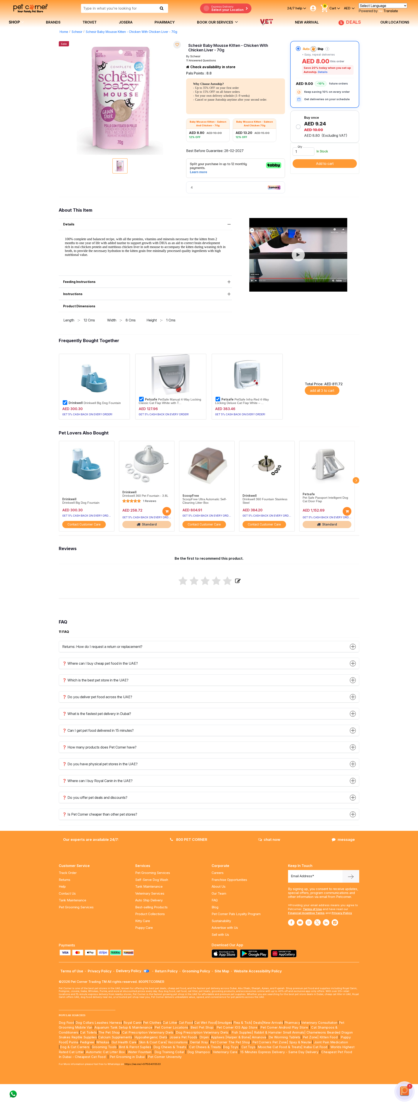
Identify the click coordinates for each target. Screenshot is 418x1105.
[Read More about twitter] (317, 922)
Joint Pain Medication (331, 1042)
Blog (215, 907)
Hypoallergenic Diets (151, 1037)
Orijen (205, 1037)
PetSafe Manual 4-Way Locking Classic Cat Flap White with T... (170, 401)
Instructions (73, 294)
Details (322, 72)
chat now (272, 839)
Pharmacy (165, 22)
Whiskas (103, 1042)
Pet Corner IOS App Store (237, 1027)
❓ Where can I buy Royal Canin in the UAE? (97, 781)
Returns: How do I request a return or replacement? (102, 646)
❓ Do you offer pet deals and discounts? (94, 797)
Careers (218, 873)
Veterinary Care (225, 1052)
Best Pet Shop (202, 1027)
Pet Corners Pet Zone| (270, 1042)
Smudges (224, 1023)
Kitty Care (142, 921)
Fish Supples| (242, 1032)
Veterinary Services (149, 893)
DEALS (352, 22)
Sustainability (221, 921)
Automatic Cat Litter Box (105, 1052)
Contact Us (67, 893)
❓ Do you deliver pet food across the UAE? (97, 697)
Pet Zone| (311, 1037)
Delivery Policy (129, 971)
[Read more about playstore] (255, 953)
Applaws (217, 1037)
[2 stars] (194, 581)
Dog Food (66, 1023)
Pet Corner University (165, 1057)
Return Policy (166, 971)
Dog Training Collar (168, 1052)
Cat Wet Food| (205, 1023)
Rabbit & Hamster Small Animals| (280, 1032)
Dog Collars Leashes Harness (99, 1023)
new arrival (307, 22)
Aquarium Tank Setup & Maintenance (123, 1027)
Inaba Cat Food (315, 1047)
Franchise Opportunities (229, 880)
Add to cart (325, 163)
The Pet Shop (109, 1032)
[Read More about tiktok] (335, 922)
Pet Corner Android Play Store (284, 1027)
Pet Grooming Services (76, 907)
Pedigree (87, 1042)
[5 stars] (227, 581)
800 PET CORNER (191, 839)
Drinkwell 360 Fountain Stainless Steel (265, 501)
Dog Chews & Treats (169, 1047)
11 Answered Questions (201, 60)
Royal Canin (132, 1023)
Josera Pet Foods (183, 1037)
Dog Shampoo (198, 1052)
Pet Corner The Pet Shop (230, 1042)
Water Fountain (140, 1052)
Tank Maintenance (72, 900)
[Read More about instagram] (308, 922)
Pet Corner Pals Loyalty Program (236, 914)
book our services (215, 22)
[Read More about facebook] (291, 922)
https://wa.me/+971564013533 (143, 1064)
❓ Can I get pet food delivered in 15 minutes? (98, 730)
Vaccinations (177, 1042)
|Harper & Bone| (238, 1037)
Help (62, 886)
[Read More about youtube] (300, 922)
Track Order (68, 873)
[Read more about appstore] (225, 953)
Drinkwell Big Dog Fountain (95, 403)
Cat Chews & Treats (205, 1047)
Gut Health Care (124, 1042)
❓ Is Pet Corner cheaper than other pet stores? (99, 814)
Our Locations (394, 22)
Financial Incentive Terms (306, 913)
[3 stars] (205, 581)
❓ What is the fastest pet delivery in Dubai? (96, 713)
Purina (73, 1042)
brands (53, 22)
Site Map (222, 971)
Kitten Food (329, 1037)
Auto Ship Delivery (149, 900)
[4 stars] (216, 581)
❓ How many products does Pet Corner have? (99, 747)
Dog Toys (230, 1047)
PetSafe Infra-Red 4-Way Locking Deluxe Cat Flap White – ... (242, 401)
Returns (64, 880)
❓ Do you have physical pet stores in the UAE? (100, 764)
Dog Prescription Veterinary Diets (203, 1032)
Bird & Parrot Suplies (135, 1047)
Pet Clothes (152, 1023)
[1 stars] (183, 581)
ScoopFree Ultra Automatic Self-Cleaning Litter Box (204, 501)
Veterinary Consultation (319, 1023)
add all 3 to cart (322, 390)
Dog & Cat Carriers (74, 1047)
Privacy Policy (342, 913)
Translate (390, 11)
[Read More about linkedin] (326, 922)
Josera (126, 22)
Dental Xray (199, 1042)
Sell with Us (220, 935)
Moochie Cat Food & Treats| (280, 1047)
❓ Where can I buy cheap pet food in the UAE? (100, 663)
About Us (219, 886)
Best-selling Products (151, 907)
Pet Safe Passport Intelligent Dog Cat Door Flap (325, 499)
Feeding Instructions (79, 282)
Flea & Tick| (243, 1023)
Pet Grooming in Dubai (127, 1057)
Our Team (219, 893)
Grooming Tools (104, 1047)
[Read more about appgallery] (285, 953)
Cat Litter (170, 1023)
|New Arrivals (272, 1023)
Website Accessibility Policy (258, 971)
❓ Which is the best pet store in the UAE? (95, 680)
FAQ (215, 900)
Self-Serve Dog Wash (151, 880)
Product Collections (150, 914)
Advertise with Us (225, 928)
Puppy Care (144, 928)
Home (64, 32)
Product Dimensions (79, 306)
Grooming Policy (196, 971)
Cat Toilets (88, 1032)
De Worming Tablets (285, 1037)
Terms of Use (312, 909)
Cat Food (186, 1023)
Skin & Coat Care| (153, 1042)
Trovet (90, 22)
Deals (257, 1023)
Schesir (77, 32)
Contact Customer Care (84, 524)
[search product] (161, 8)
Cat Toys (248, 1047)
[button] (298, 254)
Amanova (259, 1037)
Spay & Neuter (300, 1042)
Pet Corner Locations (171, 1027)
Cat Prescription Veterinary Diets (148, 1032)
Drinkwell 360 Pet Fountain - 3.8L (145, 495)
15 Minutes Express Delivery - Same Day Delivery (279, 1052)
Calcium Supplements (115, 1037)
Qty (300, 146)
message (346, 839)
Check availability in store (212, 67)
